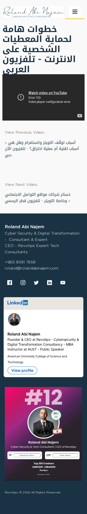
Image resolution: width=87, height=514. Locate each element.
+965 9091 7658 (20, 262)
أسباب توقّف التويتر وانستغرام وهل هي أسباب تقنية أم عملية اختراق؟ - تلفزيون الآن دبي (42, 148)
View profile (22, 370)
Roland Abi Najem (23, 334)
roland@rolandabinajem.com (31, 268)
